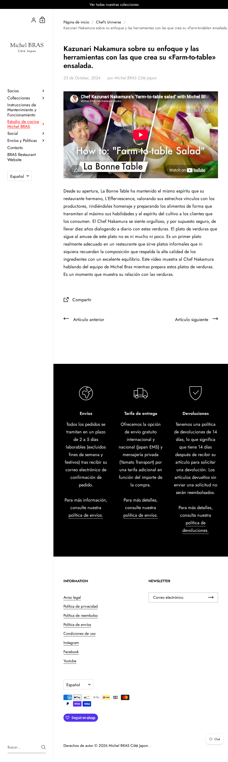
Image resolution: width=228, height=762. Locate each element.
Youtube (69, 661)
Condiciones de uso (79, 633)
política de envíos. (86, 515)
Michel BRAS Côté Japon (128, 745)
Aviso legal (72, 597)
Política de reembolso (80, 615)
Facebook (71, 651)
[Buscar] (43, 747)
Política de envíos (77, 624)
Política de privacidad (80, 606)
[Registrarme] (211, 597)
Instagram (71, 642)
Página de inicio (76, 22)
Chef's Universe (108, 22)
